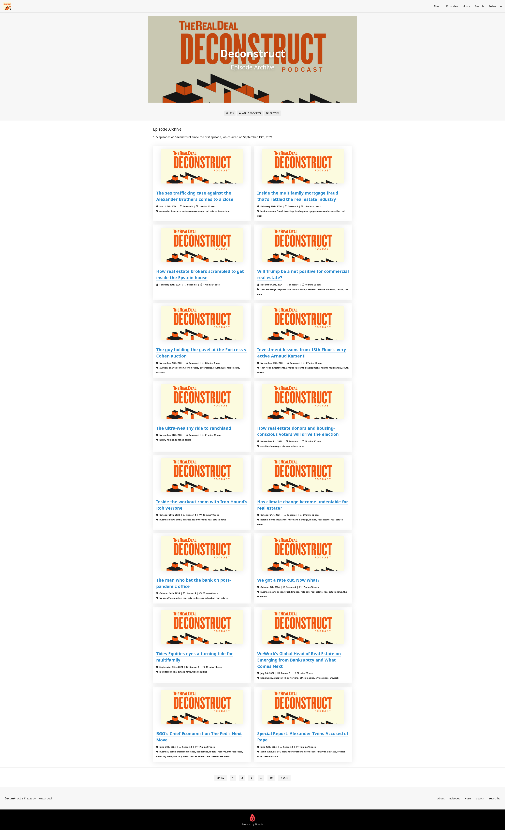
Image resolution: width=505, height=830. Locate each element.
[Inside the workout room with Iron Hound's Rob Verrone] (202, 475)
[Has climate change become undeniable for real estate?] (303, 475)
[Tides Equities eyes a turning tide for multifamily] (202, 627)
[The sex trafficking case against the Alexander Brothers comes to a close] (202, 166)
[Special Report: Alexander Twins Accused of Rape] (303, 707)
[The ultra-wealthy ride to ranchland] (202, 401)
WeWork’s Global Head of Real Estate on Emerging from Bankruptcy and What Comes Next (299, 660)
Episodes (452, 6)
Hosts (466, 6)
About (437, 6)
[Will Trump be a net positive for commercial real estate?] (303, 245)
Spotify (274, 113)
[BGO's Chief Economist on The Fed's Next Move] (202, 707)
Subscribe (495, 6)
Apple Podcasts (251, 113)
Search (479, 6)
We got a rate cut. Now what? (288, 580)
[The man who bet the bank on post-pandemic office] (202, 553)
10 (271, 777)
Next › (284, 777)
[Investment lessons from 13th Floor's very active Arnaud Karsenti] (303, 323)
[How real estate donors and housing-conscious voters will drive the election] (303, 401)
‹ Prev (220, 777)
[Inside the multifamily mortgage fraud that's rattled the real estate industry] (303, 166)
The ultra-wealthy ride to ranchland (193, 428)
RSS (232, 113)
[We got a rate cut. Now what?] (303, 553)
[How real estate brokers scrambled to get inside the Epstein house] (202, 245)
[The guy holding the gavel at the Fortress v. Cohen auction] (202, 323)
